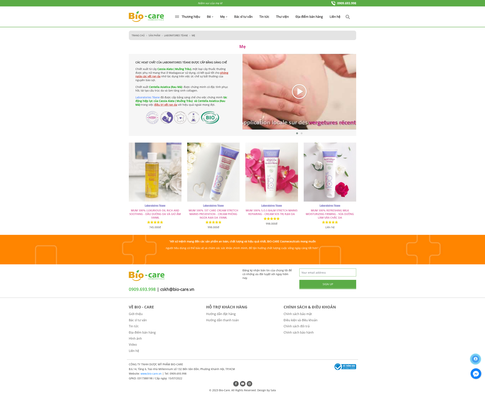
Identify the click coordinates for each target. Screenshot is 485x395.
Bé (209, 16)
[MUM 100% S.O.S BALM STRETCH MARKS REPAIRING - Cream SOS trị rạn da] (271, 172)
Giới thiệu (136, 314)
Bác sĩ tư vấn (243, 16)
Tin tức (264, 16)
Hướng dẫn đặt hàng (221, 314)
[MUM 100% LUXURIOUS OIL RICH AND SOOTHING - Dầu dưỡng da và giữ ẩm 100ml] (155, 172)
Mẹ (223, 16)
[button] (297, 133)
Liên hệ (335, 16)
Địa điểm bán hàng (309, 16)
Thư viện (282, 16)
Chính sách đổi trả (297, 326)
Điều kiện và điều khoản (301, 320)
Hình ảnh (135, 338)
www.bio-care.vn (151, 373)
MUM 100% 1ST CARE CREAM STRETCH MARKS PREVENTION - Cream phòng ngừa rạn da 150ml (213, 213)
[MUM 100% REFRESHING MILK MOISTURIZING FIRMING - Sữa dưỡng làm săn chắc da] (330, 172)
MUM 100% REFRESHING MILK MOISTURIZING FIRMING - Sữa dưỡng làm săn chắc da (330, 213)
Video (133, 344)
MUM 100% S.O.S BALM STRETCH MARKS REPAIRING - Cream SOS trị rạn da (271, 212)
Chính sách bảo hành (299, 332)
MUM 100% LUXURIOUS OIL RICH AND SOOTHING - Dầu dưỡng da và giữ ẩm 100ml (155, 213)
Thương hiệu (190, 16)
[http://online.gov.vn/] (344, 366)
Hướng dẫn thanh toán (222, 320)
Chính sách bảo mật (298, 314)
